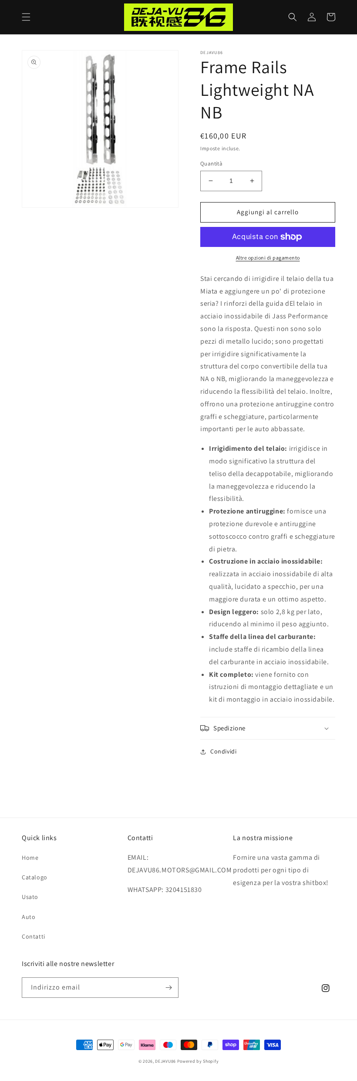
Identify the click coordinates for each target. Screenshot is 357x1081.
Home (30, 857)
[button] (26, 17)
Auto (28, 917)
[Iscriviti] (168, 987)
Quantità (211, 163)
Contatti (33, 936)
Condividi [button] (223, 751)
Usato (30, 897)
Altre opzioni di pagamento (268, 257)
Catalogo (34, 877)
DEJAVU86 (165, 1061)
